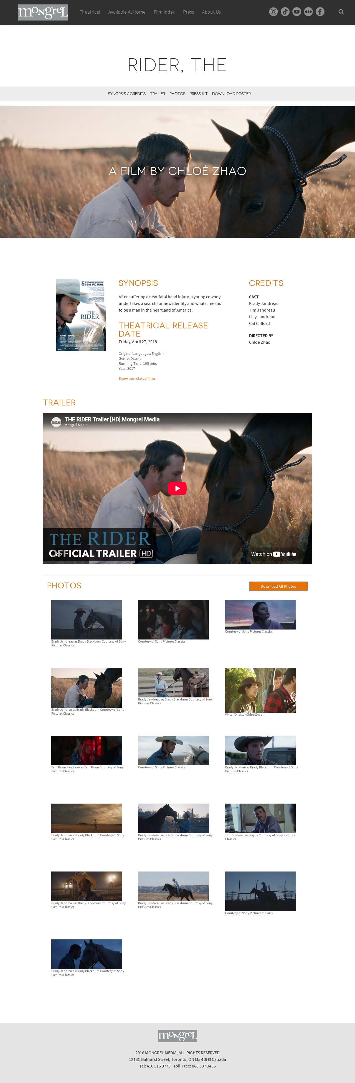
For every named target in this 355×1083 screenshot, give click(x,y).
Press (188, 12)
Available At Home (127, 12)
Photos (177, 94)
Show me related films (137, 378)
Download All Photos (278, 586)
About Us (211, 12)
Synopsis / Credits (127, 94)
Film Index (164, 12)
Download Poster (231, 94)
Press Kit (199, 94)
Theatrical (90, 12)
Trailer (157, 94)
